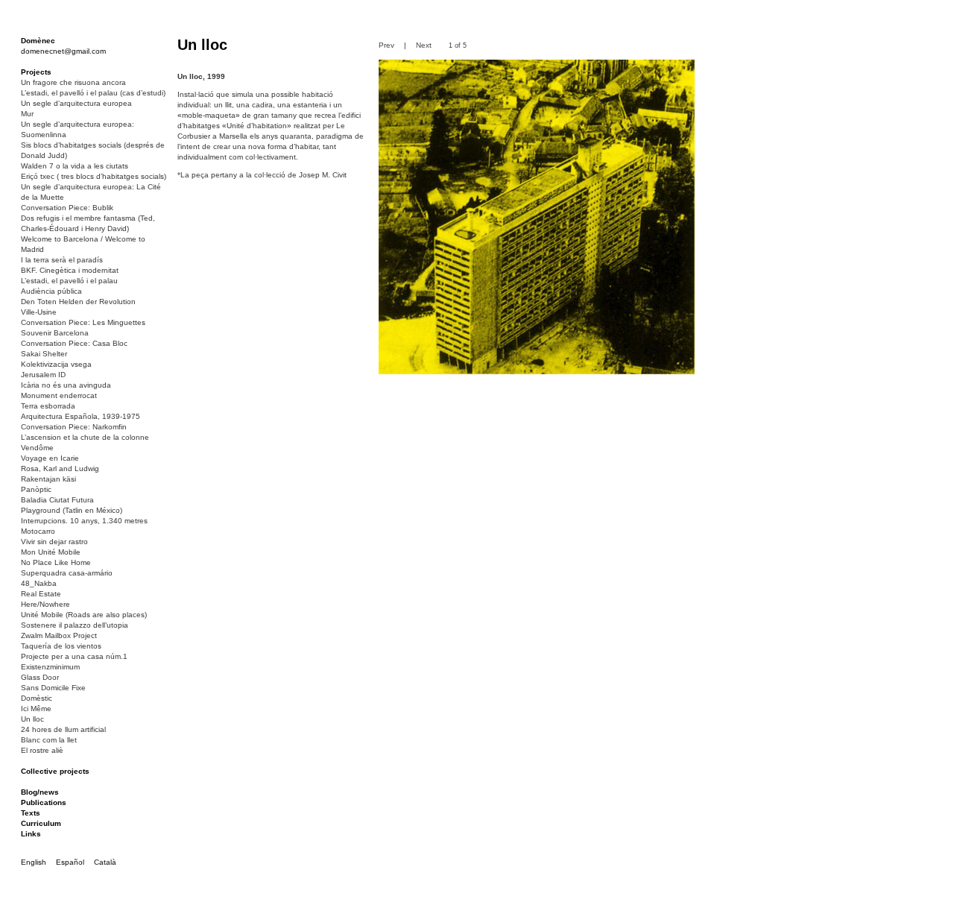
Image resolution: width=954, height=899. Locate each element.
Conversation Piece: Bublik (67, 208)
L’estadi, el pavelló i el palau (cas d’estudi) (93, 93)
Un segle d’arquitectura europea (76, 103)
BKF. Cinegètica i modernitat (70, 270)
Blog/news (40, 792)
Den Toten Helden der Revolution (78, 301)
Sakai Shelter (44, 354)
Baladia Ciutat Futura (57, 500)
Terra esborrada (48, 406)
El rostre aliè (42, 750)
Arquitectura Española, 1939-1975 (80, 416)
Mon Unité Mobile (50, 552)
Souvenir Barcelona (55, 333)
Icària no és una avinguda (66, 385)
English (33, 862)
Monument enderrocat (59, 395)
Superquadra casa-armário (67, 573)
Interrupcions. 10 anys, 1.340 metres (84, 521)
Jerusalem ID (43, 374)
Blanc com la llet (49, 740)
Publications (43, 802)
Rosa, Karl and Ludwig (60, 468)
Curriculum (41, 823)
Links (31, 834)
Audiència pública (51, 291)
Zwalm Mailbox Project (59, 635)
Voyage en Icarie (50, 458)
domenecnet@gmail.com (63, 51)
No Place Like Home (56, 562)
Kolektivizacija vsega (56, 364)
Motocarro (38, 531)
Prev (386, 45)
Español (70, 862)
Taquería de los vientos (61, 646)
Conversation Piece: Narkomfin (74, 427)
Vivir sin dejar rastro (54, 541)
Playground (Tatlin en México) (71, 510)
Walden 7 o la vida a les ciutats (74, 166)
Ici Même (36, 708)
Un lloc (32, 719)
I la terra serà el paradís (62, 260)
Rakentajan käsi (48, 479)
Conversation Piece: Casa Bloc (74, 343)
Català (105, 862)
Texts (30, 813)
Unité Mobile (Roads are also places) (84, 615)
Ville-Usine (39, 312)
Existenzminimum (50, 667)
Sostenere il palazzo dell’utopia (74, 625)
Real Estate (41, 594)
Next (424, 45)
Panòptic (36, 489)
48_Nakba (39, 583)
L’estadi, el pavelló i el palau (69, 281)
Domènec (38, 41)
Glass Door (40, 677)
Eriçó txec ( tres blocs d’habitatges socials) (93, 176)
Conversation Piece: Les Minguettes (83, 322)
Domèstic (36, 698)
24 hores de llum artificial (63, 729)
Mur (27, 114)
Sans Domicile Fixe (53, 688)
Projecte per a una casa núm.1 (74, 656)
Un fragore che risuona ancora (73, 82)
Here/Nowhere (45, 604)
